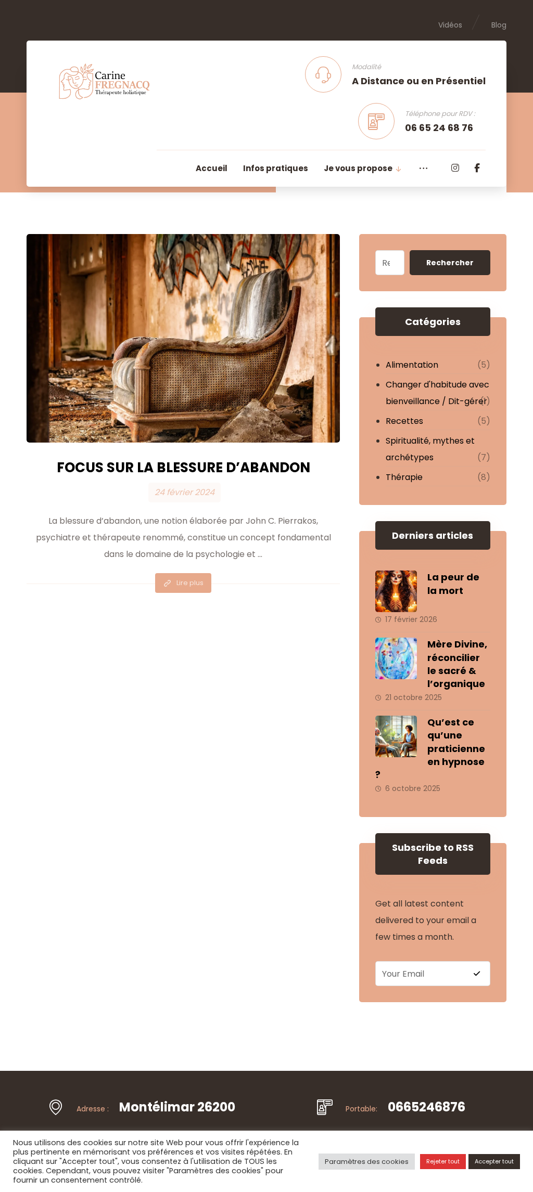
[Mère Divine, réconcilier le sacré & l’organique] (396, 658)
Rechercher (450, 262)
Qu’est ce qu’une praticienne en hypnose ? (430, 748)
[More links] (423, 168)
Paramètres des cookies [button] (367, 1162)
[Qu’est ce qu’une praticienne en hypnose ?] (396, 736)
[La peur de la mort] (396, 591)
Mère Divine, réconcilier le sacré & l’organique (457, 664)
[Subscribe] (476, 973)
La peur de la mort (453, 584)
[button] (455, 168)
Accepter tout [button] (494, 1161)
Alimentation (412, 365)
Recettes (404, 421)
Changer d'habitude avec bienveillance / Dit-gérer (437, 393)
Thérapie (404, 477)
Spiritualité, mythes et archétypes (430, 449)
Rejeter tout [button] (443, 1161)
